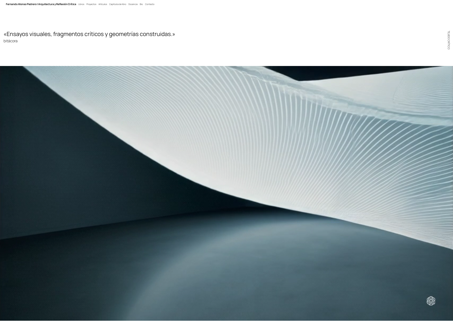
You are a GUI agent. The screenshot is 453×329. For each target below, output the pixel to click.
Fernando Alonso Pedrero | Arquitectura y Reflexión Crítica (41, 4)
